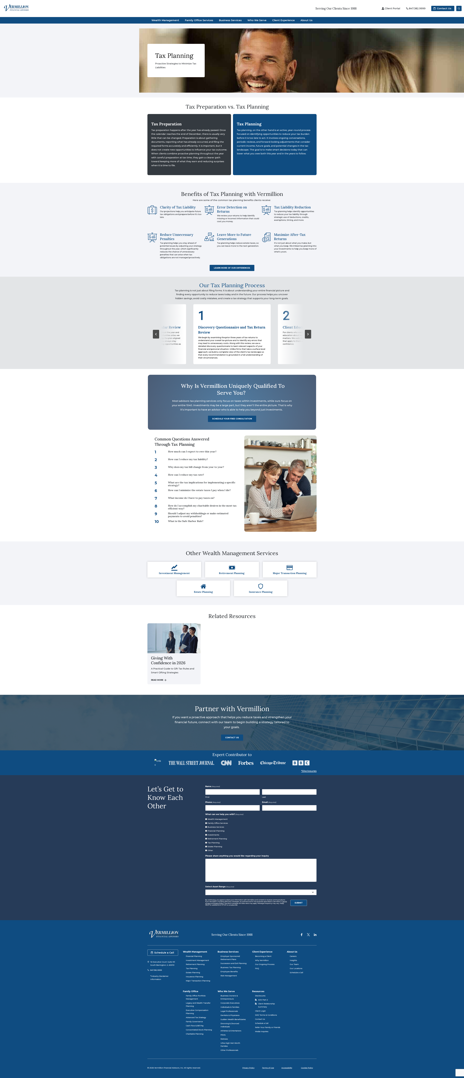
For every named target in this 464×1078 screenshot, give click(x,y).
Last (264, 797)
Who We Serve (256, 20)
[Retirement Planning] (232, 570)
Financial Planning (216, 831)
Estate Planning (214, 846)
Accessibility (286, 1068)
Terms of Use (268, 1068)
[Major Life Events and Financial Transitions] (290, 570)
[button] (156, 334)
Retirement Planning (217, 839)
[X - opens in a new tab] (308, 934)
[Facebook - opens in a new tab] (301, 934)
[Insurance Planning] (260, 588)
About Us (306, 20)
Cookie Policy (307, 1068)
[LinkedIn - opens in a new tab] (315, 934)
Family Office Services (199, 20)
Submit (299, 903)
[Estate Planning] (203, 588)
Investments (213, 835)
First (207, 797)
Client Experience (283, 20)
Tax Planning (213, 843)
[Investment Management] (174, 570)
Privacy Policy (218, 903)
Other (210, 850)
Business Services (230, 20)
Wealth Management (165, 20)
